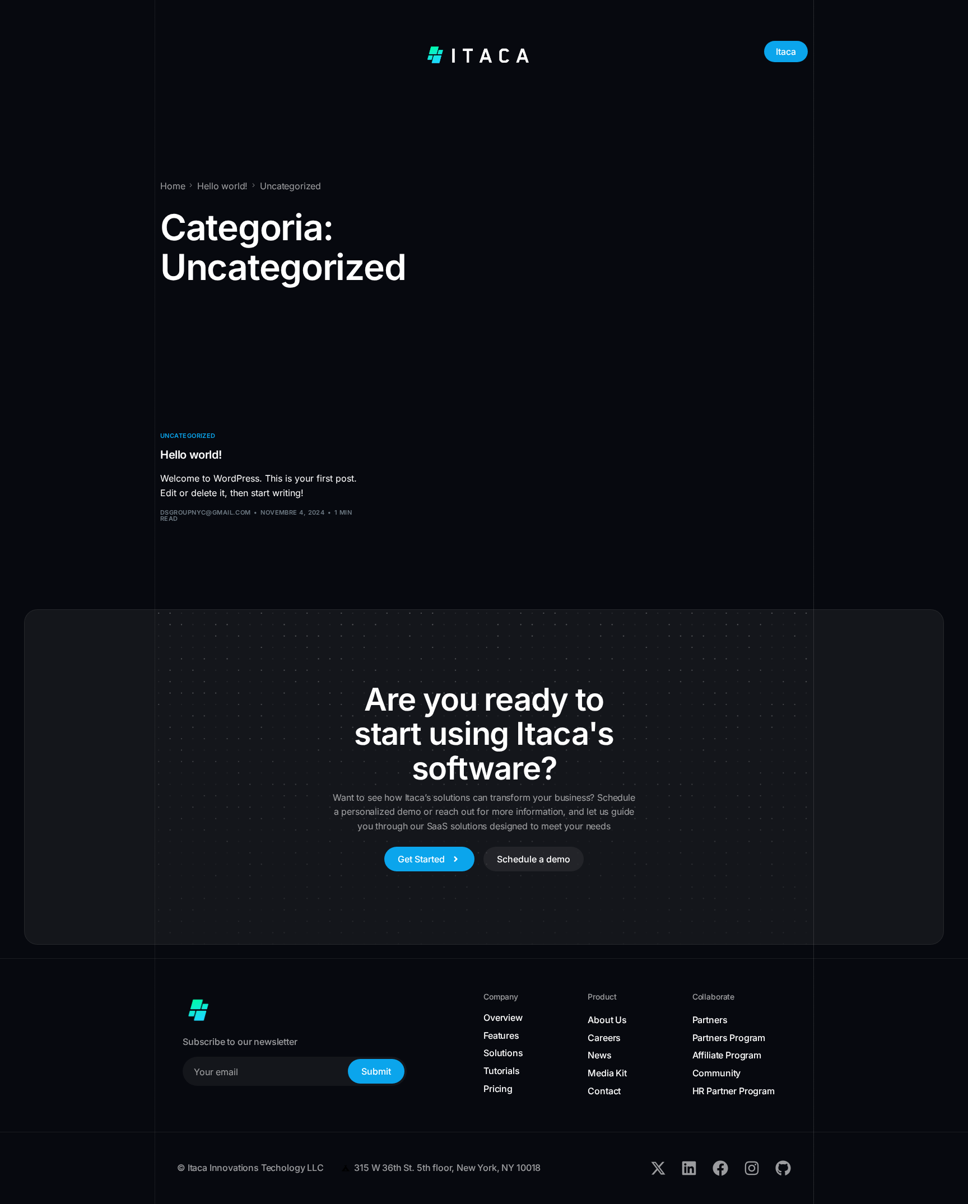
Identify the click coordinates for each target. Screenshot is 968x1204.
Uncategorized (188, 436)
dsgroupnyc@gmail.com (205, 512)
